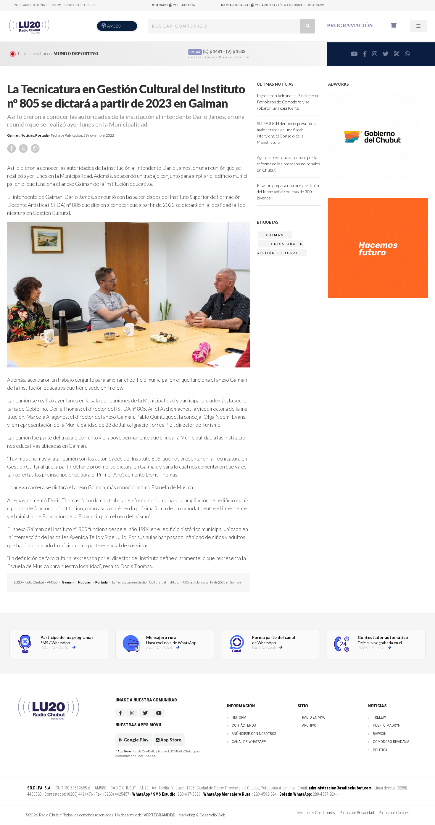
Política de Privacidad (357, 812)
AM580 (120, 25)
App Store (170, 739)
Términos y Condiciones (315, 812)
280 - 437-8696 (173, 5)
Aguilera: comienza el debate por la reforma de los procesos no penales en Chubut (288, 163)
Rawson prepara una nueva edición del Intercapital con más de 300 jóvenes (288, 191)
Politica (380, 750)
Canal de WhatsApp (249, 741)
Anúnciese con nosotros (254, 733)
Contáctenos (244, 725)
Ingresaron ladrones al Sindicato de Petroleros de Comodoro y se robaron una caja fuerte (288, 102)
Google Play (136, 739)
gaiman (275, 235)
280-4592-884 (248, 5)
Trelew (379, 717)
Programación (350, 25)
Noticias (27, 135)
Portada (42, 135)
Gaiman (13, 135)
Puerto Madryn (386, 725)
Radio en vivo (314, 717)
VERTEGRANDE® (159, 815)
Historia (239, 717)
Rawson (379, 733)
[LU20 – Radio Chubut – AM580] (29, 25)
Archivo (309, 725)
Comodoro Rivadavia (391, 741)
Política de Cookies (394, 812)
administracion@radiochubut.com (340, 788)
